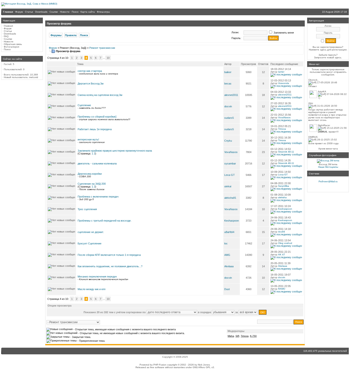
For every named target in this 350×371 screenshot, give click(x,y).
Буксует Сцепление (89, 243)
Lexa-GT (229, 174)
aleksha (282, 197)
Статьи (8, 31)
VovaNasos (284, 117)
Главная (8, 26)
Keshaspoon (285, 209)
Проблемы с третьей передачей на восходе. (104, 220)
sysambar (230, 163)
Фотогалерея (11, 46)
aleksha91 (230, 197)
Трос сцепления (87, 209)
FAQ (6, 36)
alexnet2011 (231, 95)
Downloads (10, 33)
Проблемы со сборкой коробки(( (97, 116)
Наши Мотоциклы (328, 167)
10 (108, 57)
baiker (227, 72)
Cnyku (228, 140)
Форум (7, 28)
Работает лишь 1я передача (95, 129)
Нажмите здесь (317, 49)
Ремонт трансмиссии (102, 47)
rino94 (281, 231)
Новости (8, 41)
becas (227, 83)
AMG (227, 254)
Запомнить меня (283, 32)
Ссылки (8, 39)
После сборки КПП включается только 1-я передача (109, 254)
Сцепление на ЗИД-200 (92, 183)
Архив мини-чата (328, 148)
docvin (228, 106)
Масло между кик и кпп (91, 289)
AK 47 (281, 254)
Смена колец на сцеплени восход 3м (100, 95)
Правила (70, 35)
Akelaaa (229, 266)
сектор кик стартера (90, 70)
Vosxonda (283, 83)
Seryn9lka (283, 186)
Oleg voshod (285, 243)
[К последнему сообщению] (286, 74)
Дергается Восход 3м (91, 83)
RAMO (281, 288)
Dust (227, 289)
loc (226, 243)
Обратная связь (13, 44)
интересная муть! (88, 139)
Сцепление (84, 105)
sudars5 (229, 117)
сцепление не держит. (91, 232)
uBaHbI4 (229, 232)
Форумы (55, 35)
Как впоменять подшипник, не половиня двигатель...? (110, 266)
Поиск (7, 49)
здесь (338, 57)
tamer (281, 71)
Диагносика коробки (90, 173)
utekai (227, 186)
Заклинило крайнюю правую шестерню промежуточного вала (115, 150)
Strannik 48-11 (286, 151)
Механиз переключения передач (97, 276)
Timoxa (282, 129)
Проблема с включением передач (98, 196)
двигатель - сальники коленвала (97, 163)
